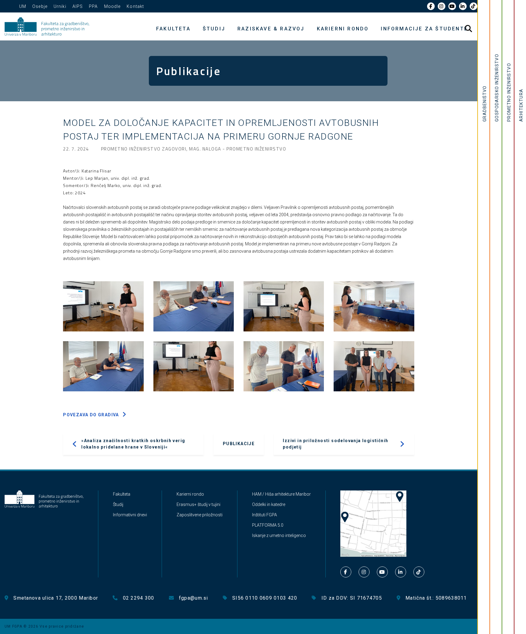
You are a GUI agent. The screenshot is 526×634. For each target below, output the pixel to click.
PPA (93, 6)
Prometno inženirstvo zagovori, (145, 148)
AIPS (77, 6)
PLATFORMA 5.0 (267, 525)
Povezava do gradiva (91, 414)
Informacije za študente (424, 29)
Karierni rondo (343, 29)
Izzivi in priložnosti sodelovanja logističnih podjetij (335, 443)
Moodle (112, 6)
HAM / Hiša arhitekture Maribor (281, 494)
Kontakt (135, 6)
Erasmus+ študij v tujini (198, 504)
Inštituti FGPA (264, 514)
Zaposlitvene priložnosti (200, 514)
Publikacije (238, 443)
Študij (214, 29)
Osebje (39, 6)
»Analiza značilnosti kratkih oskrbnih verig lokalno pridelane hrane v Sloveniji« (133, 443)
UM (22, 6)
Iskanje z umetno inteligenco (279, 535)
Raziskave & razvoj (271, 29)
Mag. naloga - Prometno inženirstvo (237, 148)
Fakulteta (173, 29)
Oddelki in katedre (268, 504)
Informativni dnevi (130, 514)
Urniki (60, 6)
